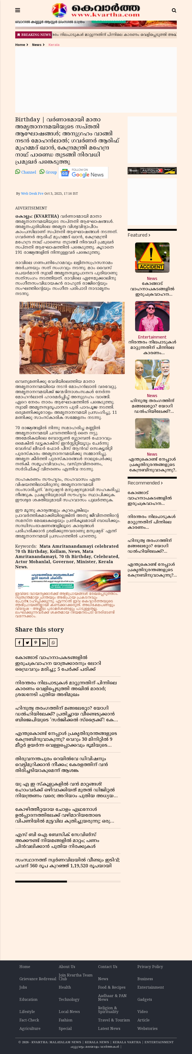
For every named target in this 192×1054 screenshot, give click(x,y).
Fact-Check (29, 1020)
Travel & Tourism (114, 1020)
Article (143, 1020)
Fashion (65, 1020)
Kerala (53, 45)
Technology (69, 1000)
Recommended (144, 483)
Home (20, 45)
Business (145, 979)
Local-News (69, 1012)
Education (28, 1000)
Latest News (109, 1029)
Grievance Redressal (37, 979)
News (36, 45)
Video (142, 1012)
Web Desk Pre (32, 194)
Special (65, 1029)
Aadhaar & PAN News (112, 998)
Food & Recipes (112, 987)
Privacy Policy (150, 967)
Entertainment (150, 987)
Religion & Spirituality (108, 1010)
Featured (137, 235)
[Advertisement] (96, 80)
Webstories (147, 1029)
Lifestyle (27, 1012)
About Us (67, 967)
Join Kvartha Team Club (75, 977)
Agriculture (30, 1029)
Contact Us (107, 967)
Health (65, 987)
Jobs (23, 987)
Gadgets (144, 1000)
